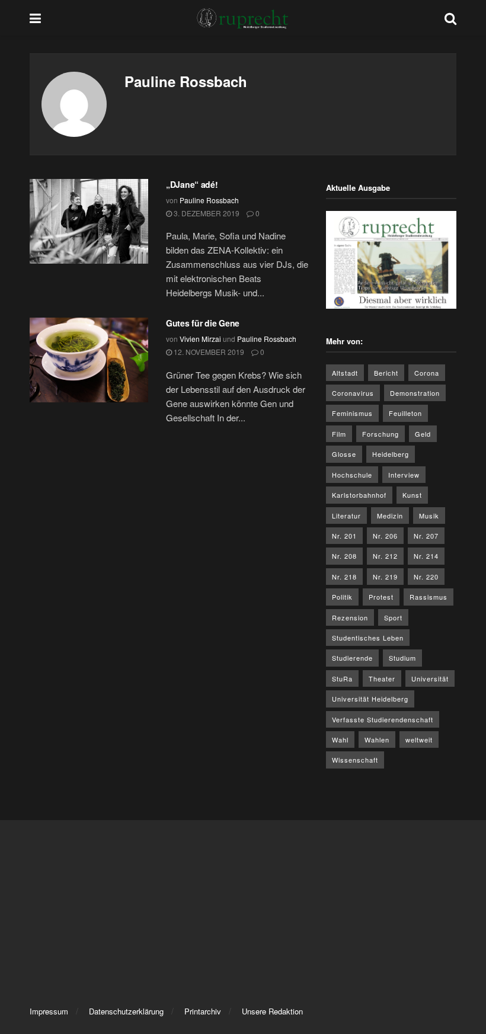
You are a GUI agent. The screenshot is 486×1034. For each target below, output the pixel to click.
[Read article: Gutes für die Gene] (89, 360)
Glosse (344, 454)
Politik (342, 596)
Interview (404, 474)
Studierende (352, 657)
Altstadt (345, 372)
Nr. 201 (344, 535)
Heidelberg (390, 454)
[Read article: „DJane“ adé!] (89, 221)
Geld (423, 433)
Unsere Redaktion (272, 1011)
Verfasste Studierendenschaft (382, 719)
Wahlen (376, 739)
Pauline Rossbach (209, 200)
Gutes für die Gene (202, 323)
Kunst (412, 495)
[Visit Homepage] (243, 18)
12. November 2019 (208, 352)
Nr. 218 (344, 576)
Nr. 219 (385, 576)
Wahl (340, 739)
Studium (402, 657)
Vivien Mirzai (200, 339)
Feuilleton (405, 413)
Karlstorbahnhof (359, 495)
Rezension (350, 617)
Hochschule (352, 474)
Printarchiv (202, 1011)
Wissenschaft (355, 759)
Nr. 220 (426, 576)
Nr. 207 (426, 535)
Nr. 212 (385, 556)
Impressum (49, 1011)
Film (339, 433)
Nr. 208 (344, 556)
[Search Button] (450, 18)
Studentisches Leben (368, 637)
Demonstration (415, 393)
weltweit (419, 739)
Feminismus (352, 413)
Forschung (380, 433)
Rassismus (428, 596)
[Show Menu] (35, 18)
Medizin (390, 515)
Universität (430, 678)
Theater (382, 678)
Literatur (346, 515)
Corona (426, 372)
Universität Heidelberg (370, 698)
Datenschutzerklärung (126, 1011)
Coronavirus (353, 393)
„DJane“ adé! (192, 184)
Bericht (386, 372)
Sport (393, 617)
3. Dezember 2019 (205, 213)
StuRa (342, 678)
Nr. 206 (385, 535)
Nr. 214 (426, 556)
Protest (381, 596)
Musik (429, 515)
